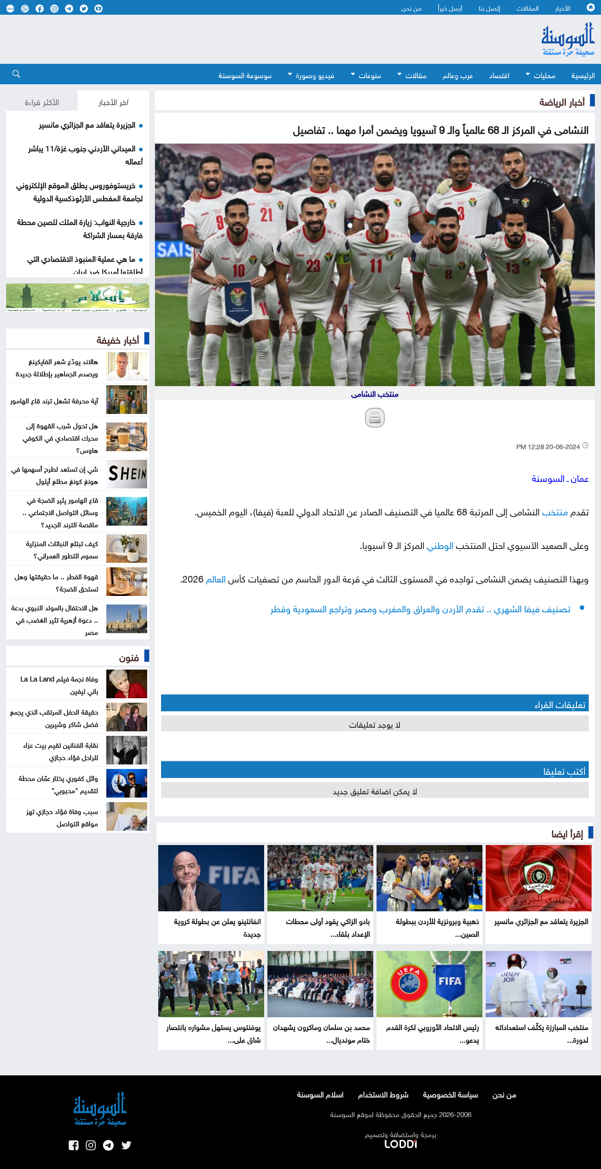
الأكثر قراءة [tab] (42, 101)
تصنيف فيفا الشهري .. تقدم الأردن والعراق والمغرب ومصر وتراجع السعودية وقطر (420, 607)
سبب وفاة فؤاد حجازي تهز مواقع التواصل (62, 816)
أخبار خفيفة (118, 338)
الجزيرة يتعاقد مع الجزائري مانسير (541, 920)
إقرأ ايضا (567, 832)
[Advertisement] (255, 39)
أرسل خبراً (450, 7)
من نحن (411, 7)
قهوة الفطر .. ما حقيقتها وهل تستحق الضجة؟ (56, 581)
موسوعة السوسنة (245, 74)
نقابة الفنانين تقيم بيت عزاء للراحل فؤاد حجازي (60, 750)
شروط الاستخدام (383, 1093)
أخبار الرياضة (562, 100)
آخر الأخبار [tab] (113, 101)
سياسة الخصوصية (450, 1093)
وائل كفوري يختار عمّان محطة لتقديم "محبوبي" (58, 783)
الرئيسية (583, 74)
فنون (129, 655)
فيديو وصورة (315, 74)
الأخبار (562, 7)
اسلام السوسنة (320, 1093)
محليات (544, 74)
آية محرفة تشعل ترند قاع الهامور (54, 399)
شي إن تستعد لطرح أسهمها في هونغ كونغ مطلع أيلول (54, 474)
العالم (216, 577)
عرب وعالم (458, 74)
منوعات (370, 74)
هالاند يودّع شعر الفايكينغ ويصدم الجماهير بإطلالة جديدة (57, 366)
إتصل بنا (489, 7)
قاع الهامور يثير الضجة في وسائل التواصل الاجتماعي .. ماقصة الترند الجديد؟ (60, 511)
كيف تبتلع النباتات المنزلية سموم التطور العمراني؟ (62, 548)
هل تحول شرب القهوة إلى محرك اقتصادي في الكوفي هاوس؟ (60, 436)
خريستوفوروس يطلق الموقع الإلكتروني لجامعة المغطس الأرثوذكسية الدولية (79, 191)
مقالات (416, 74)
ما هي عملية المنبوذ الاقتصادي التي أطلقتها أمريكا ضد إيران (85, 264)
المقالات (528, 7)
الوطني (440, 543)
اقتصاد (499, 74)
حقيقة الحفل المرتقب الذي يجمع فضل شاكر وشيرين (54, 717)
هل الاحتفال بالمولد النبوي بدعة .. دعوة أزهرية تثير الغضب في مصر (54, 618)
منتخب (555, 510)
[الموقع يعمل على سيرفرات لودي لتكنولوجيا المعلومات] (400, 1142)
